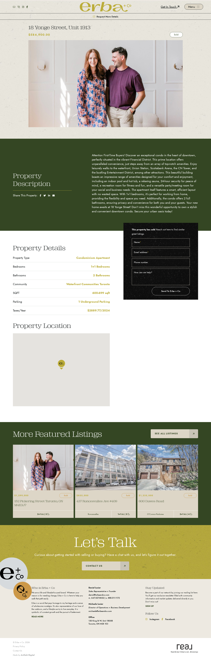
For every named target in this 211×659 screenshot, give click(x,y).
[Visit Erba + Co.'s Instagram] (23, 7)
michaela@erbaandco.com (100, 611)
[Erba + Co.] (105, 6)
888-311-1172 (114, 598)
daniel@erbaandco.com (99, 595)
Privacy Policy (19, 646)
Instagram (154, 619)
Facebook (169, 619)
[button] (193, 7)
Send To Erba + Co (170, 291)
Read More (37, 616)
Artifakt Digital (28, 655)
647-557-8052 (97, 598)
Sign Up (149, 606)
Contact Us (17, 650)
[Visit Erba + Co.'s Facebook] (27, 7)
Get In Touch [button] (169, 7)
